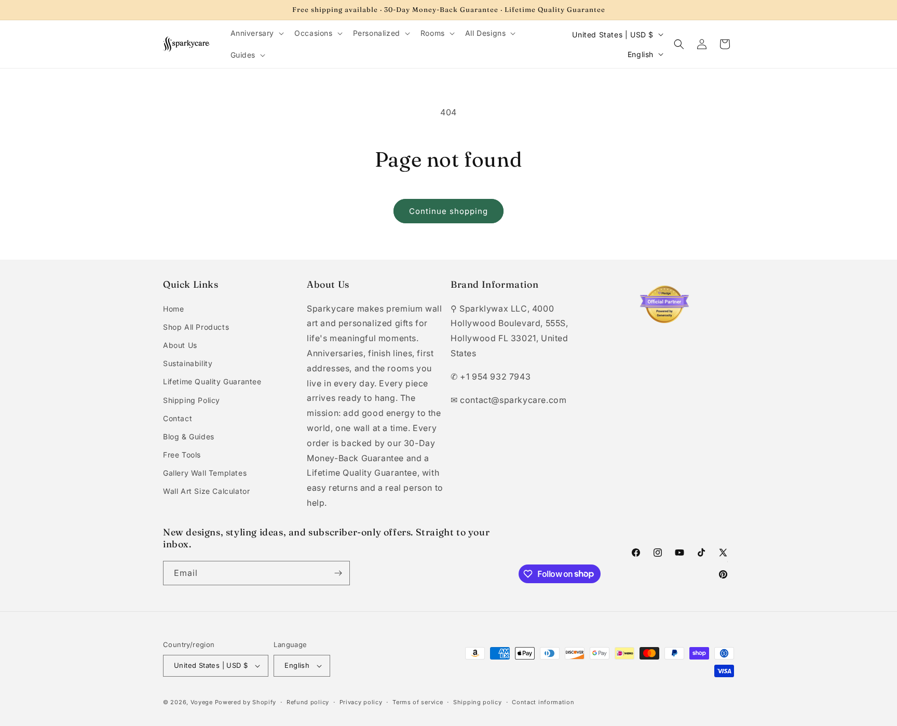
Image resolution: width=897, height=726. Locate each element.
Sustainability (187, 363)
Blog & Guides (188, 436)
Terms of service (417, 702)
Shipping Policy (191, 400)
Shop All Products (196, 326)
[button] (256, 33)
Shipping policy (477, 702)
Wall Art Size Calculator (206, 491)
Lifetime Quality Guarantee (212, 381)
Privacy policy (361, 702)
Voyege (202, 702)
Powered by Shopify (246, 702)
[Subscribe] (338, 573)
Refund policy (308, 702)
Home (173, 308)
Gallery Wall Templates (205, 472)
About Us (180, 345)
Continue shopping (448, 211)
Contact (177, 418)
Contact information (543, 702)
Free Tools (182, 454)
